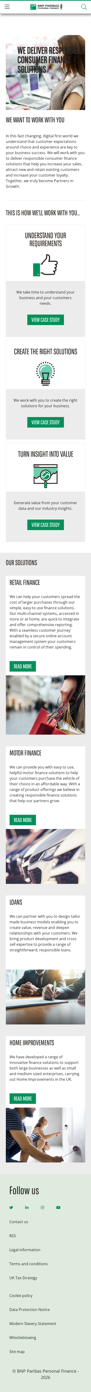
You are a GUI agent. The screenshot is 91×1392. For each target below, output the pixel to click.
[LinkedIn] (26, 1207)
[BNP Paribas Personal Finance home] (45, 7)
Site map (17, 1351)
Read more (23, 667)
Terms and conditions (28, 1263)
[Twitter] (11, 1207)
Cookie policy (20, 1295)
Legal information (24, 1249)
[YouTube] (58, 1207)
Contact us (18, 1221)
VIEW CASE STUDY (46, 320)
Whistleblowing (22, 1337)
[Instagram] (42, 1207)
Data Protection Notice (29, 1309)
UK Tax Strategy (23, 1277)
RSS (12, 1235)
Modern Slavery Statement (32, 1323)
